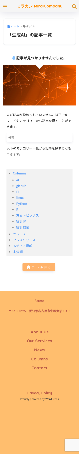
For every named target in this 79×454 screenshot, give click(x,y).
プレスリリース (24, 239)
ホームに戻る (40, 266)
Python (21, 203)
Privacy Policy (39, 393)
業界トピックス (27, 215)
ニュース (19, 234)
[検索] (68, 137)
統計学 (21, 221)
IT (17, 191)
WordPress (52, 399)
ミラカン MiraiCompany (39, 5)
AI (17, 179)
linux (20, 197)
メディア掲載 (22, 245)
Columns (19, 173)
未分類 (18, 251)
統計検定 (22, 227)
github (21, 185)
